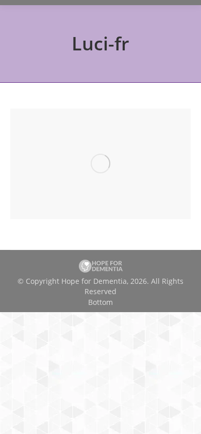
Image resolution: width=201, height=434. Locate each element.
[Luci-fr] (100, 164)
